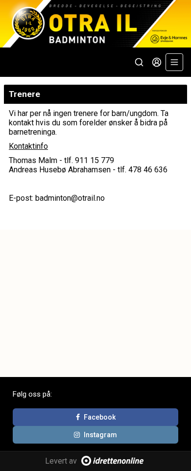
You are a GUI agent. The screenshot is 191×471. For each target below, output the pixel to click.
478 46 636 (147, 169)
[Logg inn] (157, 62)
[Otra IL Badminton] (95, 23)
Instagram (100, 435)
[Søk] (139, 62)
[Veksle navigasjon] (174, 62)
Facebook (100, 417)
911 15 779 (94, 160)
